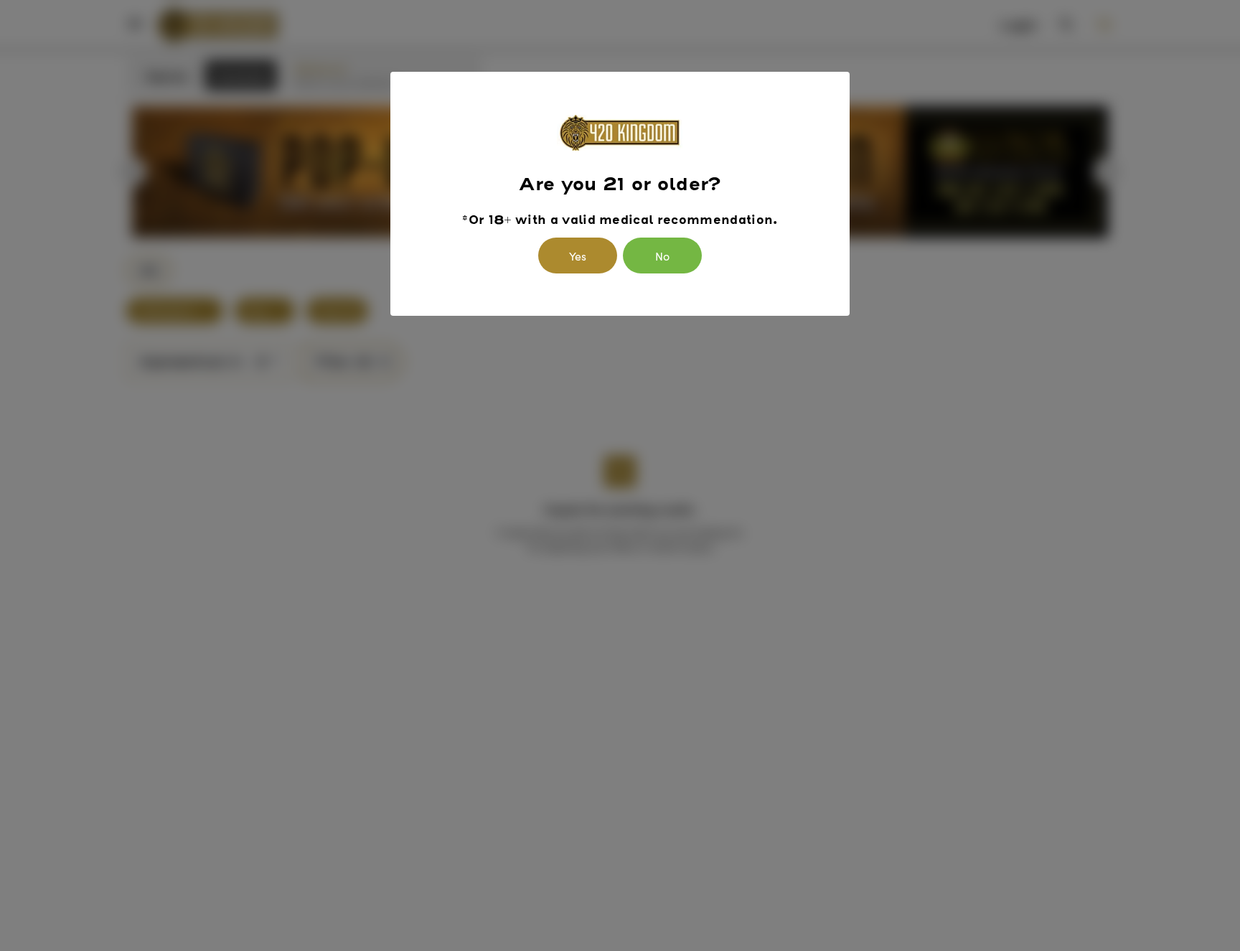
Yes (577, 255)
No (662, 255)
